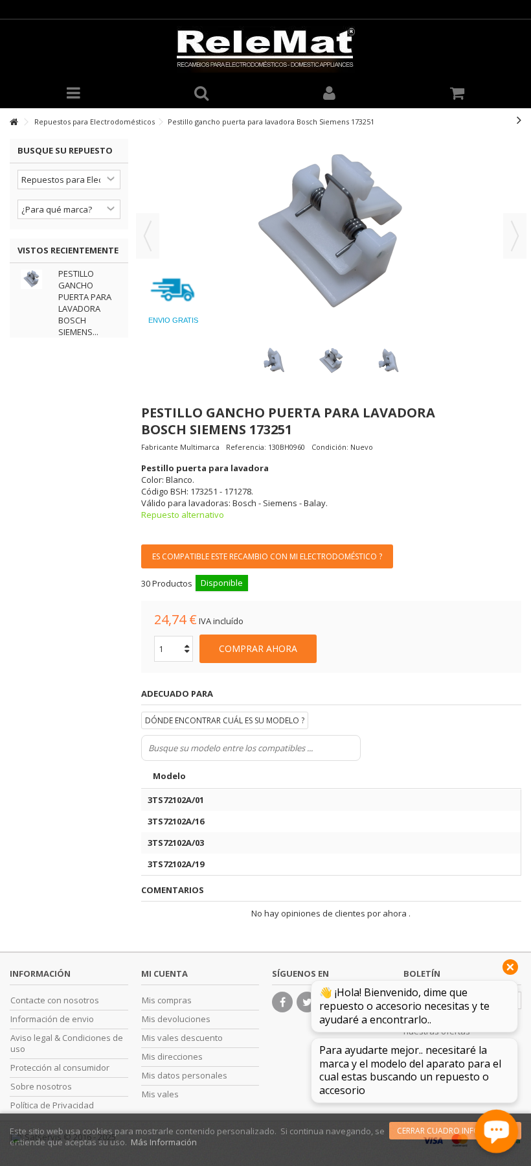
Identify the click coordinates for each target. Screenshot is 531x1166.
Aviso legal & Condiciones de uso (66, 1043)
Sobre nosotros (41, 1086)
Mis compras (167, 1000)
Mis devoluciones (176, 1019)
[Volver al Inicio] (13, 122)
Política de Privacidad (52, 1105)
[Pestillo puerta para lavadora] (274, 361)
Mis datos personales (184, 1075)
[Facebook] (282, 1002)
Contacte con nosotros (54, 1000)
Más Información (164, 1142)
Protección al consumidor (59, 1067)
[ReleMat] (265, 49)
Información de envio (52, 1019)
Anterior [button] (147, 236)
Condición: (329, 447)
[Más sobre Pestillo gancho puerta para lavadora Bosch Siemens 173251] (34, 279)
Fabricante (159, 447)
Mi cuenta (164, 973)
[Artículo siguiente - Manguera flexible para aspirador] (519, 120)
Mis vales (160, 1094)
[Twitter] (307, 1002)
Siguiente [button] (514, 236)
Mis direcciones (172, 1056)
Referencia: (246, 447)
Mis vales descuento (182, 1038)
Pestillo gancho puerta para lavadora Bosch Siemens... (84, 303)
